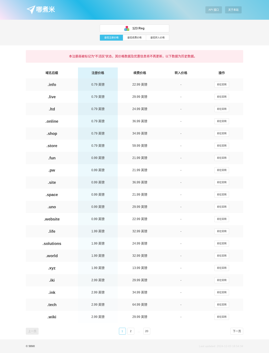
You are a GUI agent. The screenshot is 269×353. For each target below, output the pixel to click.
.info (52, 84)
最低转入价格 (157, 37)
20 (146, 331)
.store (51, 146)
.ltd (52, 109)
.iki (52, 280)
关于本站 (233, 9)
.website (52, 219)
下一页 (237, 331)
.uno (52, 207)
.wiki (51, 317)
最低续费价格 (134, 37)
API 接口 (214, 9)
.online (51, 121)
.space (52, 194)
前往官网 (221, 84)
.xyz (52, 268)
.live (52, 97)
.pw (51, 170)
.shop (52, 133)
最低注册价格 (111, 37)
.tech (52, 305)
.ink (51, 292)
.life (51, 231)
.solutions (52, 243)
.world (52, 256)
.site (52, 182)
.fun (52, 158)
